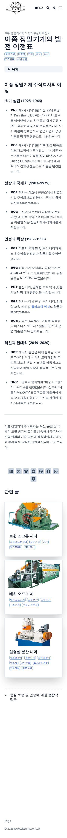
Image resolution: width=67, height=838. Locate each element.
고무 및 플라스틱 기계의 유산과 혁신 (25, 33)
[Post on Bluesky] (26, 471)
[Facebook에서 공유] (48, 471)
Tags (7, 821)
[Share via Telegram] (33, 479)
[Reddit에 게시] (33, 471)
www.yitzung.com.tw (27, 828)
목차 (15, 69)
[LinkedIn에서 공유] (11, 471)
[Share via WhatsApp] (56, 471)
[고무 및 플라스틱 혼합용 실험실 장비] (33, 647)
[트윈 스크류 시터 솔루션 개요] (33, 529)
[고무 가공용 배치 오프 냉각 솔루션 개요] (33, 587)
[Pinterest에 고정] (41, 471)
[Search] (48, 7)
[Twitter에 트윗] (19, 471)
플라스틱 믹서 (40, 306)
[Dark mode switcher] (54, 7)
